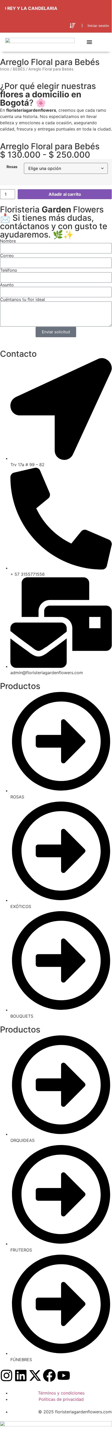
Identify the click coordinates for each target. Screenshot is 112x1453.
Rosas (11, 167)
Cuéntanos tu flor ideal (22, 299)
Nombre (8, 241)
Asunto (7, 285)
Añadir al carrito (65, 194)
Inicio (4, 69)
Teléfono (8, 270)
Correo (7, 255)
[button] (72, 25)
